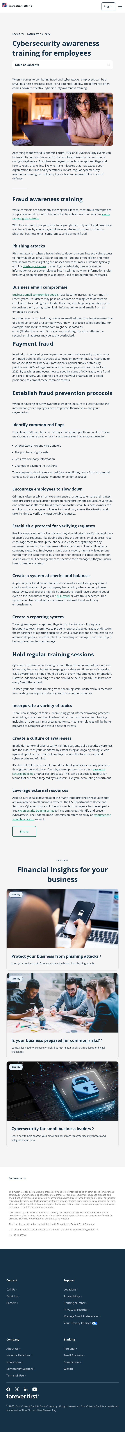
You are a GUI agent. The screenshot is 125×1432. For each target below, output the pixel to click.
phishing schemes (34, 266)
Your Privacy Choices (77, 1323)
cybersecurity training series (36, 810)
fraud (63, 596)
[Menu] (120, 6)
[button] (13, 1296)
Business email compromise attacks (35, 294)
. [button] (56, 1411)
